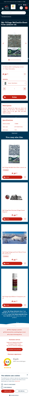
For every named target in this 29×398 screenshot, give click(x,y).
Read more (14, 133)
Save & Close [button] (7, 391)
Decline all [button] (21, 391)
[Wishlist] (21, 7)
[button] (14, 395)
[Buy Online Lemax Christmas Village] (7, 6)
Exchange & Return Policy (14, 344)
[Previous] (3, 43)
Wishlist (25, 177)
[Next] (26, 43)
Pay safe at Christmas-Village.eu (14, 345)
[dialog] (14, 385)
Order (7, 177)
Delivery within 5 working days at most (15, 332)
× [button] (27, 374)
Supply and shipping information (14, 342)
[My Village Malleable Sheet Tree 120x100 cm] (14, 44)
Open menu (3, 8)
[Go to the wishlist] (21, 7)
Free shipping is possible (15, 329)
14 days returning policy (15, 334)
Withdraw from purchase (14, 349)
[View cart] (26, 7)
